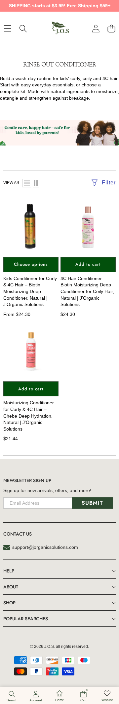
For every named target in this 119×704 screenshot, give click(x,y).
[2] (36, 183)
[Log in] (95, 28)
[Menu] (7, 28)
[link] (107, 696)
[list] (26, 183)
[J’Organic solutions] (59, 28)
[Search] (23, 28)
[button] (111, 28)
